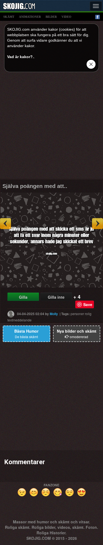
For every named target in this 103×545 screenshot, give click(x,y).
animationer (30, 16)
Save (87, 304)
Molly (54, 313)
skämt (8, 16)
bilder (51, 16)
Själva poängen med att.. (34, 186)
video (66, 16)
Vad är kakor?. (20, 57)
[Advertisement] (51, 127)
